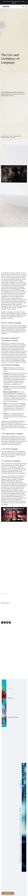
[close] (26, 2)
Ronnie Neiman (5, 136)
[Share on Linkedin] (7, 622)
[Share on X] (2, 622)
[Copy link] (10, 622)
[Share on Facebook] (5, 622)
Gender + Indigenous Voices (15, 136)
